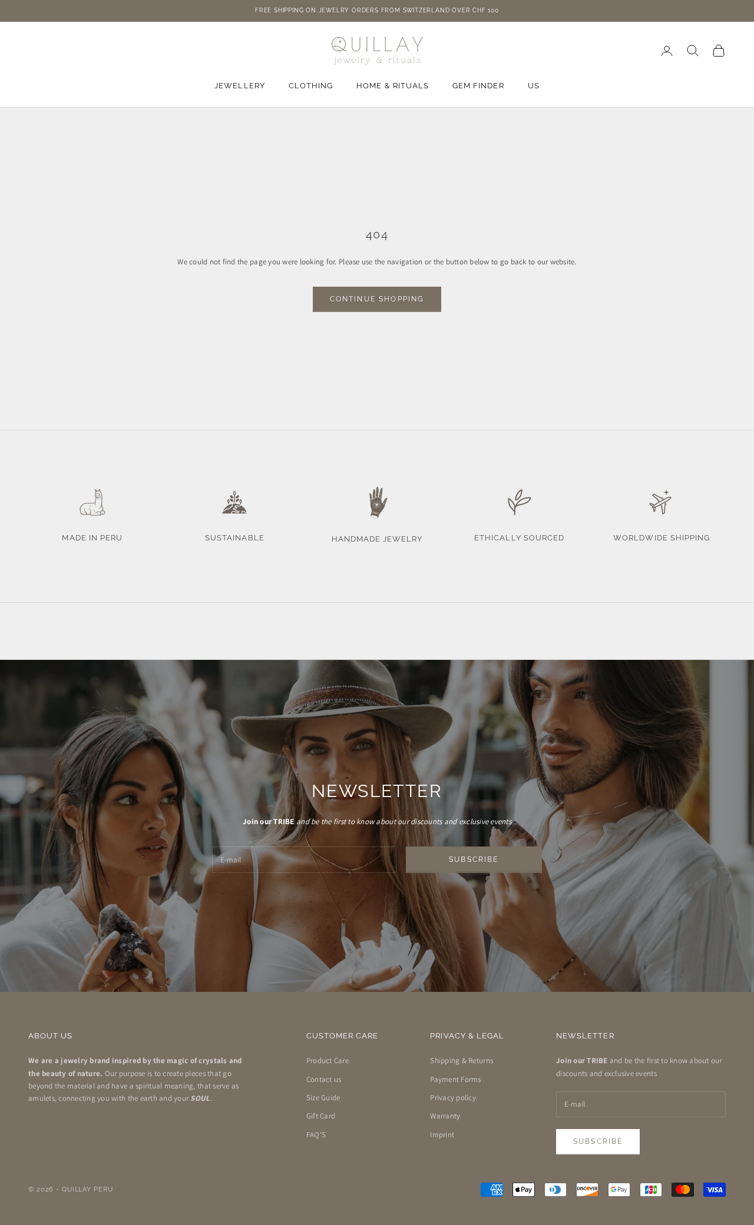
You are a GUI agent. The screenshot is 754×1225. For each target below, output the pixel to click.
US (534, 85)
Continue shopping (377, 299)
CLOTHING (311, 85)
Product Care (327, 1060)
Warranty (445, 1116)
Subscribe (473, 859)
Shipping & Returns (461, 1060)
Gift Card (320, 1116)
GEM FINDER (478, 85)
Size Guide (323, 1098)
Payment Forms (455, 1079)
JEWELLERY (239, 85)
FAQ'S (316, 1135)
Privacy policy (453, 1098)
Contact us (324, 1079)
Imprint (442, 1135)
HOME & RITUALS (392, 85)
